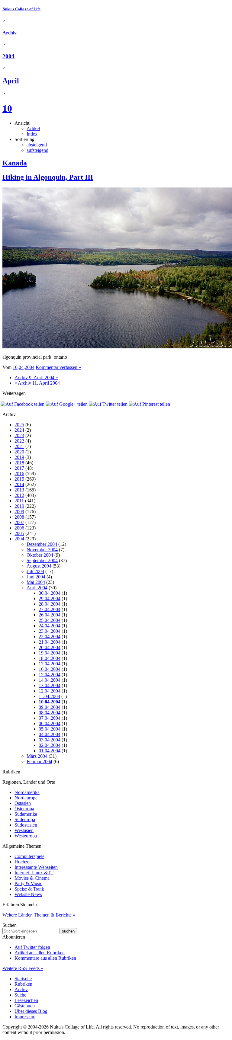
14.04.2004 (49, 680)
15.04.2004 (49, 674)
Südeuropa (24, 819)
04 (21, 367)
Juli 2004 (35, 571)
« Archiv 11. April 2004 (37, 383)
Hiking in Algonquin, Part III (47, 177)
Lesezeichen (26, 1000)
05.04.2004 (49, 728)
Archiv (9, 32)
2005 (19, 533)
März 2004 (37, 756)
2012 (19, 495)
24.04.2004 (49, 625)
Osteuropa (24, 808)
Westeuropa (25, 835)
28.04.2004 (49, 603)
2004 (8, 56)
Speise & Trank (29, 888)
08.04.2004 (49, 712)
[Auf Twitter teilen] (108, 404)
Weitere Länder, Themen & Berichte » (38, 914)
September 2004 (42, 560)
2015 (19, 479)
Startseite (23, 978)
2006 (19, 527)
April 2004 (37, 587)
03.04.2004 (49, 739)
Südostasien (25, 824)
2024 (19, 430)
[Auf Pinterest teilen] (149, 404)
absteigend (37, 144)
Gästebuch (24, 1005)
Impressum (24, 1016)
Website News (28, 894)
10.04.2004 (49, 701)
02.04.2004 (49, 745)
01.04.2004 (49, 750)
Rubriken (23, 984)
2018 (19, 462)
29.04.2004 (49, 598)
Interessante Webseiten (36, 867)
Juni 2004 (36, 576)
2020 (19, 451)
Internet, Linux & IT (33, 872)
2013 (19, 489)
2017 (19, 468)
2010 (19, 506)
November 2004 (42, 549)
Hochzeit (23, 861)
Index (32, 133)
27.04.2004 (49, 609)
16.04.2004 (49, 669)
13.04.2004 (49, 685)
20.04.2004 (49, 647)
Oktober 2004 (40, 555)
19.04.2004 (49, 652)
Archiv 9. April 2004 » (36, 377)
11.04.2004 (49, 696)
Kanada (14, 163)
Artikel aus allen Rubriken (39, 952)
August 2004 (39, 565)
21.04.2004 (49, 642)
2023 (19, 435)
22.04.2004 (49, 636)
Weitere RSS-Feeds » (22, 968)
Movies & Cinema (32, 878)
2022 (19, 440)
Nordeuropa (25, 797)
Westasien (24, 830)
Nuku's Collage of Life (21, 9)
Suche (20, 994)
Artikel (33, 128)
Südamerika (25, 814)
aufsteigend (37, 150)
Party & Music (28, 883)
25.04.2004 (49, 620)
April (10, 81)
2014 (19, 484)
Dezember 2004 (42, 544)
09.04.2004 (49, 707)
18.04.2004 (49, 658)
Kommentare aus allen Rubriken (45, 958)
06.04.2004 (49, 723)
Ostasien (22, 803)
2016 (19, 473)
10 (7, 108)
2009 (19, 511)
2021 (19, 446)
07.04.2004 (49, 718)
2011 (19, 500)
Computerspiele (29, 856)
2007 (19, 522)
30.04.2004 (49, 593)
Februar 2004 (39, 761)
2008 (19, 517)
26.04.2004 (49, 614)
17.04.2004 (49, 663)
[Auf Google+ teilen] (67, 404)
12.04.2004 (49, 690)
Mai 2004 (36, 582)
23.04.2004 (49, 631)
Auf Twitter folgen (32, 947)
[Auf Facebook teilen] (22, 404)
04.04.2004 (49, 734)
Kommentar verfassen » (58, 367)
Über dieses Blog (30, 1011)
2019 (19, 457)
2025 (19, 424)
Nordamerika (27, 792)
